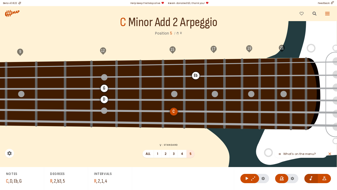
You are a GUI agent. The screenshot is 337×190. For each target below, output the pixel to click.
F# (152, 64)
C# (21, 66)
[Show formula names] (324, 178)
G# (195, 63)
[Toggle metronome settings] (292, 178)
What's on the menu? (299, 154)
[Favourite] (301, 13)
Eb (78, 65)
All (148, 154)
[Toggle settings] (9, 153)
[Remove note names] (311, 178)
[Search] (314, 13)
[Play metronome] (282, 178)
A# (233, 63)
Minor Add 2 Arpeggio (172, 22)
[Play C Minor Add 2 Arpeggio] (249, 178)
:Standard (169, 144)
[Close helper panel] (330, 154)
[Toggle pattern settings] (263, 178)
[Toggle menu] (327, 13)
